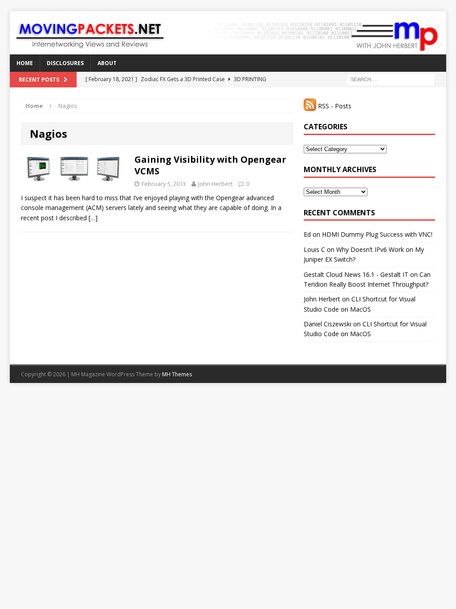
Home (24, 63)
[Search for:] (390, 78)
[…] (93, 218)
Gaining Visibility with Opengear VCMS (210, 165)
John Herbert (215, 184)
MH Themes (177, 374)
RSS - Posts (333, 106)
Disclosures (65, 63)
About (107, 63)
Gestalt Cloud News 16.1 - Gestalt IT (356, 274)
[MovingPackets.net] (228, 32)
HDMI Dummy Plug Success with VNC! (377, 234)
